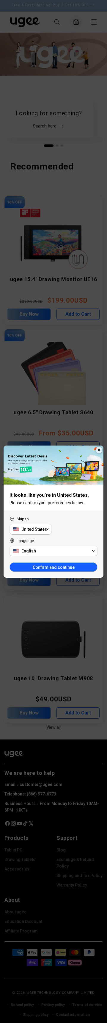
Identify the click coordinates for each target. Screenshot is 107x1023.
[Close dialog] (99, 450)
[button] (31, 529)
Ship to (23, 519)
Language (25, 540)
